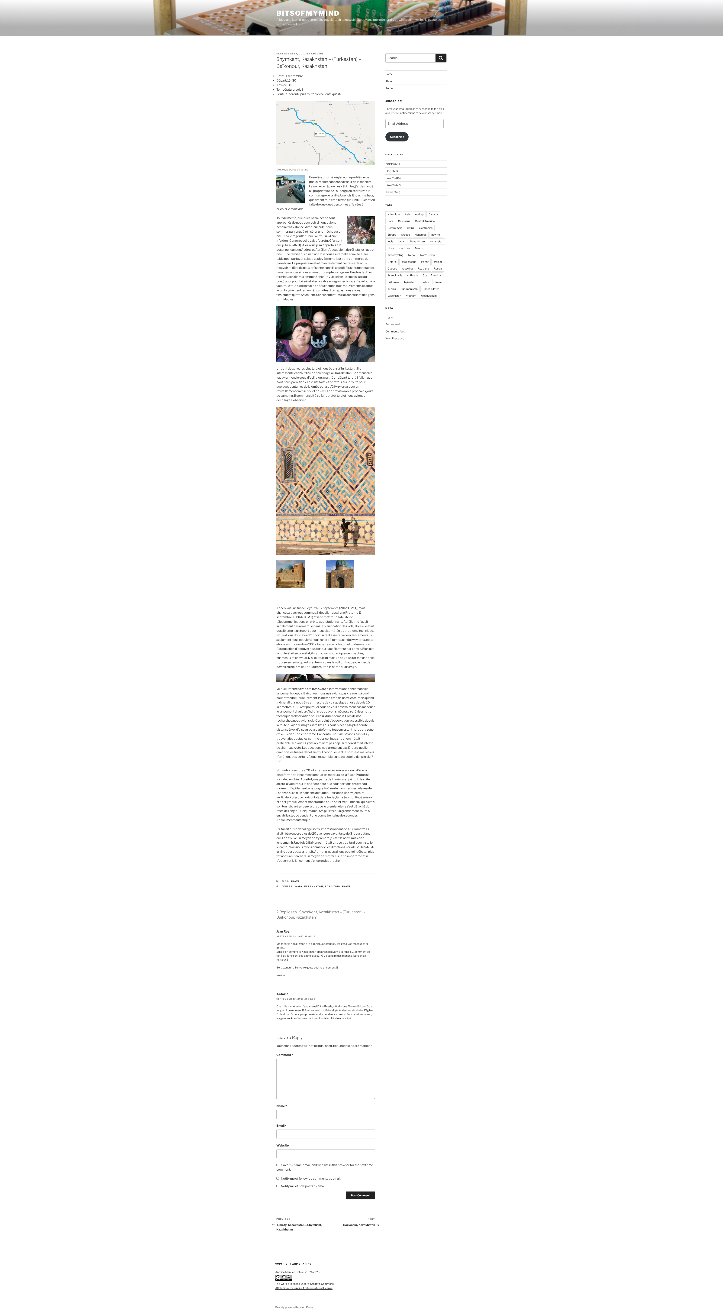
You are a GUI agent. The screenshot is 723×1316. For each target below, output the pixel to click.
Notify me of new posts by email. (303, 1186)
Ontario (392, 261)
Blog (285, 881)
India (390, 241)
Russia (438, 268)
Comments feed (395, 331)
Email (281, 1125)
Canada (433, 214)
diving (410, 227)
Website (282, 1145)
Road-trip (332, 886)
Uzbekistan (394, 295)
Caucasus (404, 221)
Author (389, 88)
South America (432, 275)
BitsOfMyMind (308, 13)
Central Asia (292, 886)
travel (347, 886)
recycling (407, 268)
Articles (390, 163)
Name (281, 1106)
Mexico (419, 248)
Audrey (419, 214)
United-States (431, 288)
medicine (404, 248)
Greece (405, 234)
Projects (390, 184)
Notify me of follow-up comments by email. (311, 1178)
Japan (401, 241)
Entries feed (392, 324)
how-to (435, 234)
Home (389, 74)
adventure (393, 214)
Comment (284, 1055)
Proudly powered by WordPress (294, 1307)
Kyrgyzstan (436, 241)
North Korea (427, 255)
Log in (389, 317)
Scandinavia (394, 275)
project (437, 261)
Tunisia (391, 288)
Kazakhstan (313, 886)
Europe (391, 234)
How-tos (390, 177)
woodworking (429, 295)
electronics (425, 227)
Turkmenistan (409, 288)
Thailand (425, 282)
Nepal (411, 255)
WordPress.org (394, 338)
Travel (296, 881)
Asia (407, 214)
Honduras (420, 234)
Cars (390, 221)
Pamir (425, 261)
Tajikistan (409, 282)
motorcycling (395, 255)
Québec (392, 268)
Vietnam (411, 295)
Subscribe (397, 137)
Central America (425, 221)
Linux (390, 248)
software (412, 275)
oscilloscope (408, 261)
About (389, 81)
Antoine (317, 53)
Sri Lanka (393, 282)
